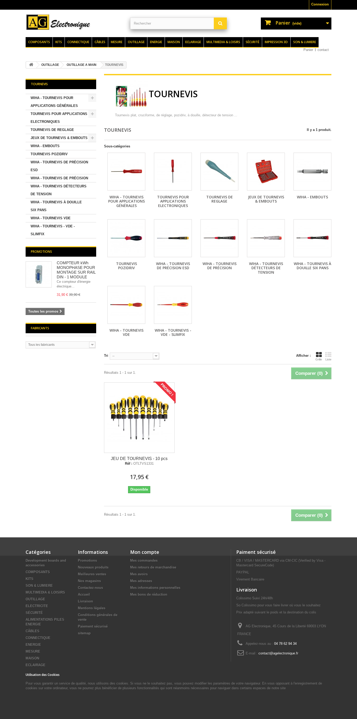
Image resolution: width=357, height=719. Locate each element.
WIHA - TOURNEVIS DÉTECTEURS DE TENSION (59, 190)
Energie (156, 42)
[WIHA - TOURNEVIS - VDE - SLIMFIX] (173, 305)
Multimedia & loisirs (223, 42)
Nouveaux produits (93, 567)
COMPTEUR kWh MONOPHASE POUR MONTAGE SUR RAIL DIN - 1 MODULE (76, 270)
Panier (308, 50)
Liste (328, 359)
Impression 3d (276, 42)
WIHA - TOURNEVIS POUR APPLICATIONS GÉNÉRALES (54, 102)
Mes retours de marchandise (153, 567)
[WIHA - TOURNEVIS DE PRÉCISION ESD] (173, 238)
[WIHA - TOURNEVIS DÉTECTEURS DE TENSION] (266, 238)
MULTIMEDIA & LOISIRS (45, 592)
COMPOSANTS (38, 572)
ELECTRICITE (37, 606)
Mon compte (144, 552)
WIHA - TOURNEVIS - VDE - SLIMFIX (53, 230)
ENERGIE (33, 645)
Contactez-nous (90, 588)
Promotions (41, 251)
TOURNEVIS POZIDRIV (49, 154)
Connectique (78, 42)
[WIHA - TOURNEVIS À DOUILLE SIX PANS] (312, 238)
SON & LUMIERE (39, 586)
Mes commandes (144, 560)
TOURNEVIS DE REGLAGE (52, 130)
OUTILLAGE (35, 599)
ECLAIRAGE (35, 665)
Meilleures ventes (92, 574)
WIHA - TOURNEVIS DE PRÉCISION (59, 178)
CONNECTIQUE (38, 638)
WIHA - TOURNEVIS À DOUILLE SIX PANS (56, 206)
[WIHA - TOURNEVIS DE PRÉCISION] (219, 238)
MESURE (33, 651)
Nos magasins (89, 581)
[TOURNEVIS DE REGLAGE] (219, 172)
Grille (318, 359)
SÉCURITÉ (34, 613)
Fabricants (40, 328)
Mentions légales (91, 608)
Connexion (320, 4)
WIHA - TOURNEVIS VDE (51, 218)
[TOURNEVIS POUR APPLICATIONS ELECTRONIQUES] (173, 172)
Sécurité (252, 42)
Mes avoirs (139, 574)
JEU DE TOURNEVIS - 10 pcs (139, 458)
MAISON (32, 658)
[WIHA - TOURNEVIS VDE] (126, 305)
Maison (174, 42)
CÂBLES (32, 631)
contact (323, 50)
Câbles (100, 42)
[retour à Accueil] (31, 65)
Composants (39, 42)
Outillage (136, 42)
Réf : (128, 463)
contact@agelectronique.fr (278, 653)
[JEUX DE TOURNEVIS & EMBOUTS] (266, 172)
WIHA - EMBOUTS (45, 146)
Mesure (116, 42)
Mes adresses (141, 581)
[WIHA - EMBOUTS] (312, 172)
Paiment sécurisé (256, 552)
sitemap (84, 633)
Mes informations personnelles (155, 588)
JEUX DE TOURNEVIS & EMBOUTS (59, 138)
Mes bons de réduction (148, 594)
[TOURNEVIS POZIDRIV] (126, 238)
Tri (106, 356)
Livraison (85, 601)
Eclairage (193, 42)
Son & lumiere (304, 42)
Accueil (84, 594)
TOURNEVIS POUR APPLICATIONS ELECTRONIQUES (59, 118)
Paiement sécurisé (93, 626)
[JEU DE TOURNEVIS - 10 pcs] (139, 417)
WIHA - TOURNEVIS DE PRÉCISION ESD (59, 166)
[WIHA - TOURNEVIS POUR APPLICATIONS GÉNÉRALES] (126, 172)
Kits (58, 42)
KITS (29, 579)
